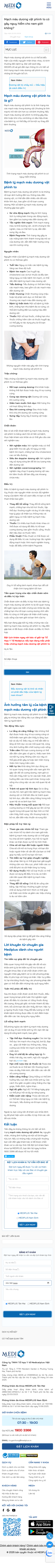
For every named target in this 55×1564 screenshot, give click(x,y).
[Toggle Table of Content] (45, 50)
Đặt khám (51, 712)
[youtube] (14, 1510)
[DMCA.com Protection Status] (29, 1455)
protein (19, 1060)
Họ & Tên (8, 649)
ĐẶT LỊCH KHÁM (27, 1446)
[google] (8, 1510)
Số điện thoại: (10, 659)
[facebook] (3, 1510)
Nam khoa (29, 37)
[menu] (49, 5)
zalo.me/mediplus (9, 1515)
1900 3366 (23, 1430)
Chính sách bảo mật (37, 1545)
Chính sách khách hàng (12, 1545)
